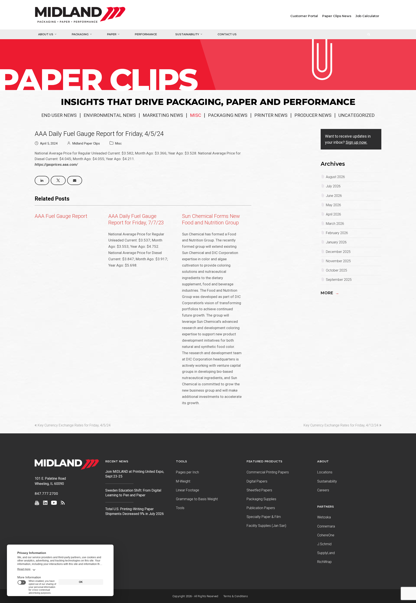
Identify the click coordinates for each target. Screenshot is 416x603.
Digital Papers (257, 481)
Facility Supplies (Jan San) (266, 526)
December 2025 (338, 252)
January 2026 (336, 242)
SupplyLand (326, 553)
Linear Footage (187, 490)
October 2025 (336, 270)
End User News (59, 115)
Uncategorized (356, 115)
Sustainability (187, 34)
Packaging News (227, 115)
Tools (180, 508)
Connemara (326, 526)
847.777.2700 (46, 493)
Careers (323, 490)
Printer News (271, 115)
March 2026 (335, 224)
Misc (195, 115)
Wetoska (324, 517)
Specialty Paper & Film (264, 517)
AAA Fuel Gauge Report (61, 216)
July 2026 (333, 186)
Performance (146, 34)
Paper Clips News (336, 16)
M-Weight (183, 481)
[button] (42, 180)
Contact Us (227, 34)
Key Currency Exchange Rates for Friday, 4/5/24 (73, 425)
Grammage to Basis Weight (197, 499)
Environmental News (110, 115)
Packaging (80, 34)
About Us (45, 34)
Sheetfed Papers (259, 490)
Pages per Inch (187, 472)
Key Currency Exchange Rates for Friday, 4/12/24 (341, 425)
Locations (324, 472)
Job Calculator (367, 16)
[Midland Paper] (99, 15)
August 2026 (335, 177)
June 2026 (334, 196)
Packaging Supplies (261, 499)
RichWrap (324, 562)
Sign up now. (356, 142)
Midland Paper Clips (86, 143)
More (330, 293)
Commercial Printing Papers (268, 472)
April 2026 (333, 214)
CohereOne (325, 535)
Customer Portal (304, 16)
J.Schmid (324, 544)
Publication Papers (261, 508)
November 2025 (338, 261)
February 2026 (337, 233)
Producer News (313, 115)
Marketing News (163, 115)
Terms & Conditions (235, 596)
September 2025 (339, 280)
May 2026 (333, 205)
